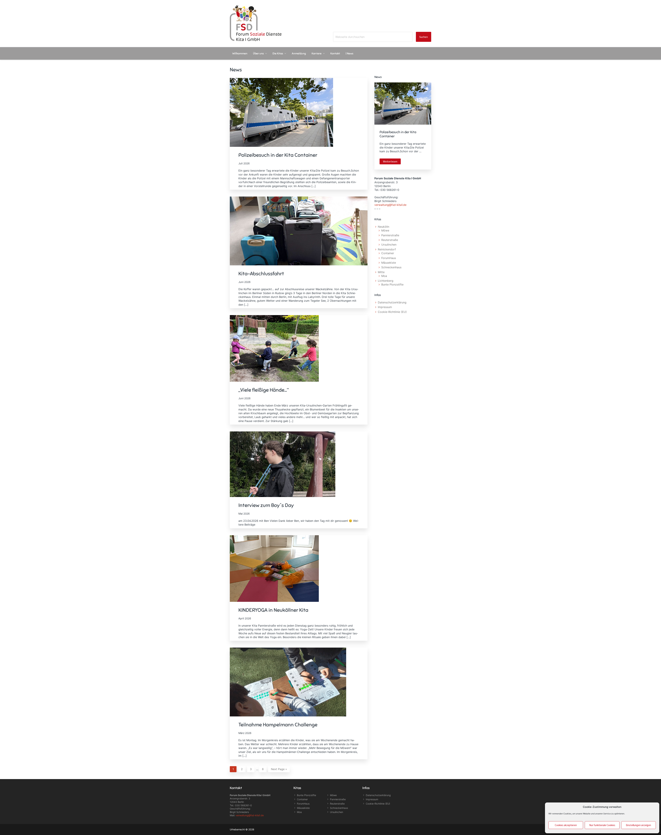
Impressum (385, 307)
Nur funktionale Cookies (602, 825)
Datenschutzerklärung (392, 302)
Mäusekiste (388, 262)
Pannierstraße (390, 235)
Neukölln (383, 226)
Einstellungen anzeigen (638, 825)
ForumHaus (388, 258)
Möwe (385, 230)
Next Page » (279, 769)
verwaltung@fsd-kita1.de (390, 205)
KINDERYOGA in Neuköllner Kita (273, 610)
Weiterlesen (392, 162)
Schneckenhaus (391, 267)
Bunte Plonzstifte (392, 284)
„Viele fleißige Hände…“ (263, 390)
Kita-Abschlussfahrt (261, 273)
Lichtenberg (385, 280)
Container (387, 253)
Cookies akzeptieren (566, 825)
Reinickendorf (387, 249)
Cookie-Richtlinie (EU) (392, 312)
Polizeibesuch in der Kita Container (277, 155)
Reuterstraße (389, 240)
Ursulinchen (388, 244)
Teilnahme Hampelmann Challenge (277, 724)
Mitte (381, 272)
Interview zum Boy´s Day (266, 505)
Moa (384, 276)
